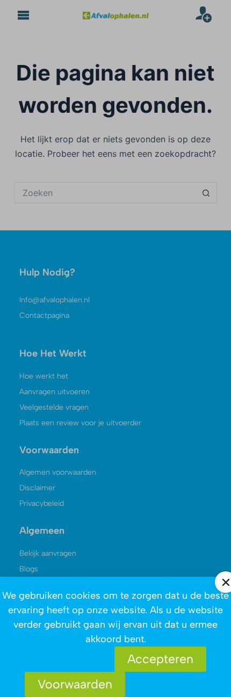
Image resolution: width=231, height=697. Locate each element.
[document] (115, 348)
